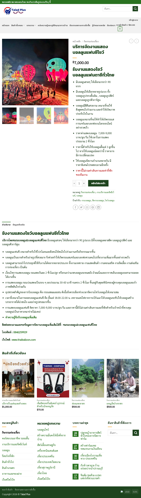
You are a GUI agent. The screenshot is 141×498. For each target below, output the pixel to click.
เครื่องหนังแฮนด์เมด (47, 450)
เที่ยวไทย (42, 473)
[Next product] (131, 41)
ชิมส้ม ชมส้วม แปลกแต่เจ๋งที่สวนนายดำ (91, 477)
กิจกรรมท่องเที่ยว (91, 41)
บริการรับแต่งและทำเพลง (14, 403)
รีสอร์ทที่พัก (8, 456)
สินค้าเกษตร (8, 467)
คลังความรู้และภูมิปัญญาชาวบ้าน (53, 25)
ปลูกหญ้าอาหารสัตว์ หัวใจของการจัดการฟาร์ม (91, 435)
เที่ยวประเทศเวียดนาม (48, 461)
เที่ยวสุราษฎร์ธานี (46, 467)
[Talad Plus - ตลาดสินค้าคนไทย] (14, 11)
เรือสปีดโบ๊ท (8, 479)
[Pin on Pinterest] (92, 207)
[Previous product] (136, 41)
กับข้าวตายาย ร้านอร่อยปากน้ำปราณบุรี (92, 467)
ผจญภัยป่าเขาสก (115, 403)
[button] (133, 20)
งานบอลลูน (86, 200)
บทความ (30, 25)
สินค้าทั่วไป (8, 461)
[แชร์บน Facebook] (75, 207)
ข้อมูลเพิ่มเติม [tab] (19, 224)
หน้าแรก (5, 25)
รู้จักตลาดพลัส (98, 25)
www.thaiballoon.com (24, 339)
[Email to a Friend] (87, 207)
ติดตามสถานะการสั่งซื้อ (80, 25)
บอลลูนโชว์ (43, 429)
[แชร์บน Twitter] (81, 207)
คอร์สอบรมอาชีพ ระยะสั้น (15, 438)
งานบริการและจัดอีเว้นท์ (14, 444)
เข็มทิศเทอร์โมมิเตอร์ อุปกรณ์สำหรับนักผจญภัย (51, 405)
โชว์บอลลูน (109, 200)
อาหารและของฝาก (12, 473)
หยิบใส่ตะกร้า (98, 183)
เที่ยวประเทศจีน (45, 456)
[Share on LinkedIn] (98, 207)
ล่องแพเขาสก (78, 403)
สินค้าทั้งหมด (17, 25)
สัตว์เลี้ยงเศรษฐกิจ (46, 445)
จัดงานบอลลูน (98, 200)
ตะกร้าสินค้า (7, 489)
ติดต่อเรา (111, 25)
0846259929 (20, 332)
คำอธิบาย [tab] (6, 224)
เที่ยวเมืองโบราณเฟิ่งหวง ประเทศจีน (91, 457)
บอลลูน (79, 195)
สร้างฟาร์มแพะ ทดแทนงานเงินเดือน (91, 447)
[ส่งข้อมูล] (135, 8)
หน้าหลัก (77, 41)
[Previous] (6, 72)
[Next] (63, 72)
